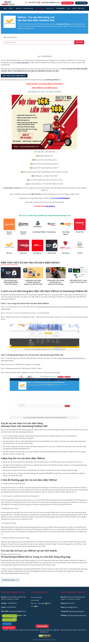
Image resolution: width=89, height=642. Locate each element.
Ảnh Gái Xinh (34, 597)
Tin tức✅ (33, 606)
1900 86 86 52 (32, 2)
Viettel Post (80, 232)
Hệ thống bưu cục (10, 616)
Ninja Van (23, 253)
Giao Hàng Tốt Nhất (49, 358)
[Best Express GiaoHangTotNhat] (8, 3)
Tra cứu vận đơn (10, 620)
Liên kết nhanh (42, 626)
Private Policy (72, 630)
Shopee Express (9, 233)
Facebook (7, 624)
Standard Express (23, 233)
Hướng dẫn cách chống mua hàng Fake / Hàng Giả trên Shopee (55, 282)
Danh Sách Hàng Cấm (46, 630)
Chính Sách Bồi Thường (31, 630)
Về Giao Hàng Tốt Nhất (16, 630)
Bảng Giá (19, 8)
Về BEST (5, 630)
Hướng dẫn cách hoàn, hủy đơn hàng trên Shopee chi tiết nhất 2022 (33, 282)
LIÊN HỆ (74, 8)
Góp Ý (69, 8)
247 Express (66, 253)
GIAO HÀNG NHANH (34, 184)
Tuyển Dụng (63, 630)
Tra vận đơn (60, 8)
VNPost (40, 24)
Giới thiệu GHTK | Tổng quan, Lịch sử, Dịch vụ (78, 281)
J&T (34, 253)
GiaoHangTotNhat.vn (50, 640)
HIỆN (17, 580)
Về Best (11, 8)
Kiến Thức (81, 8)
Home (5, 8)
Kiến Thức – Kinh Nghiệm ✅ (39, 603)
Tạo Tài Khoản (39, 8)
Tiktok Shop (51, 253)
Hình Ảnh (33, 600)
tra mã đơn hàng (28, 26)
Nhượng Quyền (28, 8)
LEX (78, 253)
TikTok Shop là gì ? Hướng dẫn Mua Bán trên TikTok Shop (10, 282)
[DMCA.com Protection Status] (44, 636)
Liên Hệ (80, 630)
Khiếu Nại (56, 630)
